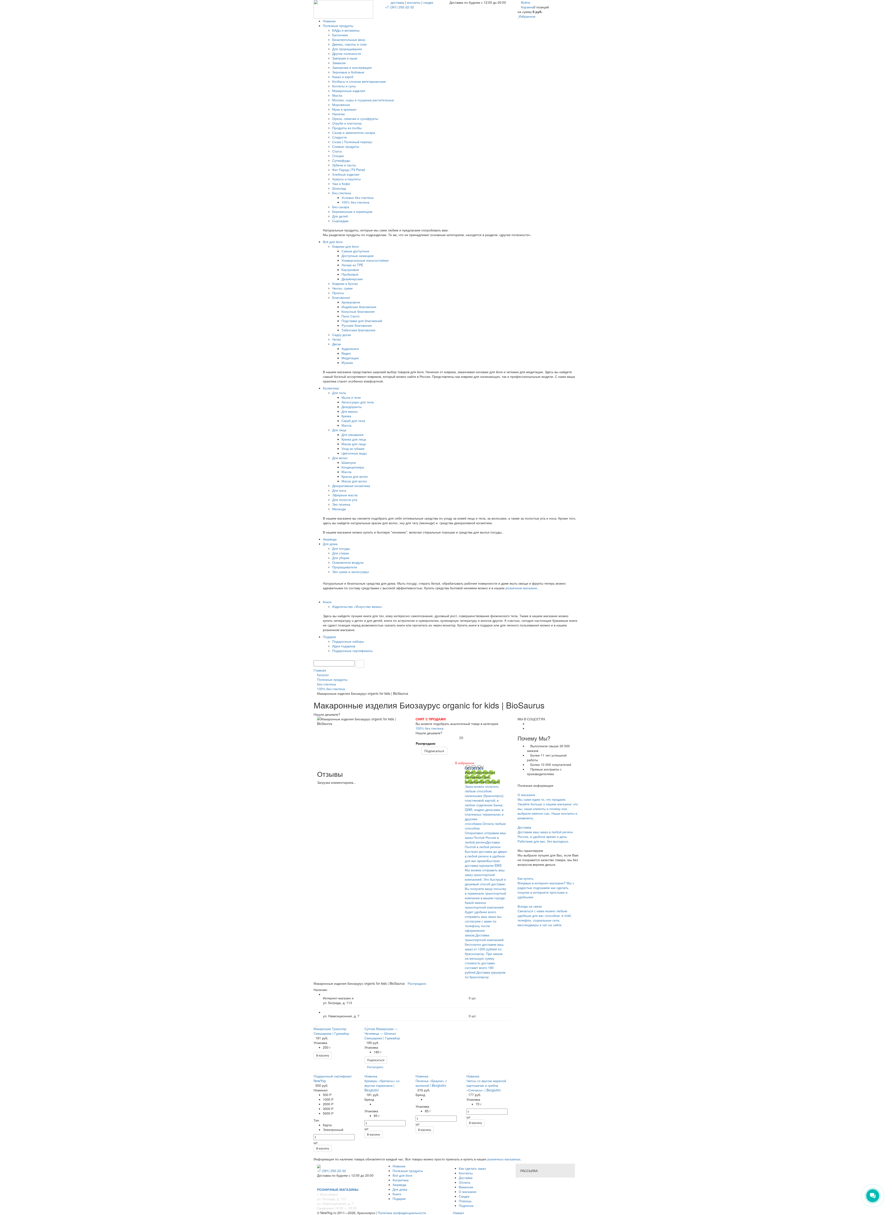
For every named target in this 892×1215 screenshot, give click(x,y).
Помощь (465, 1201)
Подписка (466, 1205)
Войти (525, 2)
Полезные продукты (408, 1170)
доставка (397, 2)
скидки (428, 2)
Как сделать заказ (472, 1168)
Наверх (458, 1212)
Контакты (466, 1173)
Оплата (464, 1182)
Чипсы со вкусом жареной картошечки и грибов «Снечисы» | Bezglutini (486, 1085)
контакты (413, 2)
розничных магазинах (503, 1159)
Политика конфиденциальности (402, 1212)
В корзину (322, 1055)
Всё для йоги (402, 1175)
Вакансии (466, 1187)
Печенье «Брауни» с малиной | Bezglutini (431, 1083)
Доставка (465, 1177)
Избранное (527, 16)
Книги (397, 1194)
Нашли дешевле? (429, 733)
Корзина (527, 7)
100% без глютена (429, 728)
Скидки (464, 1196)
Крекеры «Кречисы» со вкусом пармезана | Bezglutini (382, 1085)
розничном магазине (521, 588)
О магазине (467, 1191)
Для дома (400, 1189)
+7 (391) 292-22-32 (399, 7)
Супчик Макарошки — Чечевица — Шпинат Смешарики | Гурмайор (382, 1033)
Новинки (399, 1166)
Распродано (426, 743)
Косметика (401, 1180)
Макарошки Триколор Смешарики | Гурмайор (331, 1031)
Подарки (399, 1198)
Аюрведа (399, 1184)
